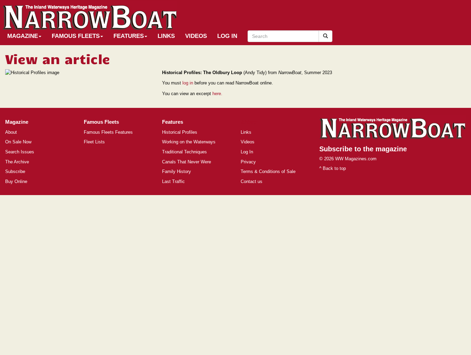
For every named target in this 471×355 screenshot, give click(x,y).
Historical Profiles (179, 132)
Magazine (22, 36)
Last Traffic (173, 181)
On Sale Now (18, 141)
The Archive (17, 161)
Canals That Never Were (186, 161)
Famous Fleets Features (108, 132)
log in (187, 82)
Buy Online (16, 181)
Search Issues (19, 151)
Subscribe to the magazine (363, 149)
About (11, 132)
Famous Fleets (76, 36)
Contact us (251, 181)
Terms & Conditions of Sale (268, 171)
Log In (227, 36)
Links (166, 36)
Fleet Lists (94, 141)
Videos (196, 36)
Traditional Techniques (184, 151)
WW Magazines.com (356, 158)
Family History (176, 171)
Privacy (248, 161)
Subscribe (15, 171)
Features (128, 36)
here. (217, 93)
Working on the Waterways (189, 141)
